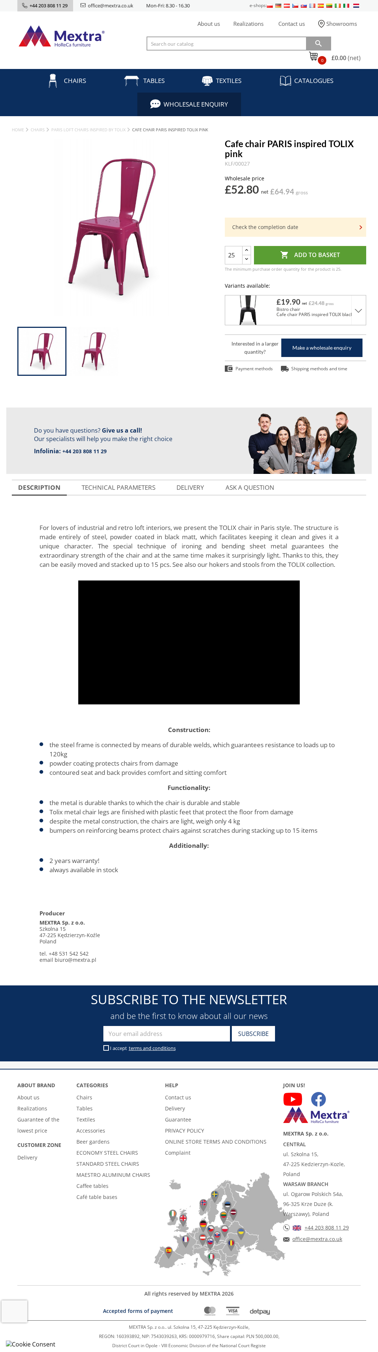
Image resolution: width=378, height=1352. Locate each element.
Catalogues (313, 80)
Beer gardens (93, 1141)
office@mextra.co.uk (110, 5)
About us (208, 23)
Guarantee (178, 1119)
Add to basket (310, 254)
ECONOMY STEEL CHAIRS (107, 1152)
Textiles (228, 80)
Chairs (75, 80)
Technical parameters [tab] (118, 487)
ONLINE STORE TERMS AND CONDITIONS (216, 1141)
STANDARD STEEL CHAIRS (107, 1163)
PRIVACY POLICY (184, 1130)
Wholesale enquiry (196, 104)
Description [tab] (39, 487)
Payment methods (254, 368)
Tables (154, 80)
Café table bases (96, 1196)
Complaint (177, 1152)
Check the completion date (265, 226)
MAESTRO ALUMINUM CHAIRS (113, 1174)
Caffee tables (92, 1185)
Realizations (248, 23)
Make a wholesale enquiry (321, 347)
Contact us (291, 23)
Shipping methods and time (319, 368)
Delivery (27, 1157)
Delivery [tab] (190, 487)
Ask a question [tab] (250, 487)
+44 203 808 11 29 (84, 451)
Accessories (90, 1130)
